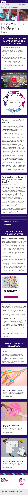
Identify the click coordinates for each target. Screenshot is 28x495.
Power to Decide (5, 7)
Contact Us (3, 479)
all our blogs (16, 361)
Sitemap (20, 481)
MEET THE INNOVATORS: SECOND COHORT (11, 426)
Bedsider (7, 4)
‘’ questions (15, 150)
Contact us (22, 333)
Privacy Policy (22, 480)
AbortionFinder (21, 4)
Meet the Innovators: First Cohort (13, 390)
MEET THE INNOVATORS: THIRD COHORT (13, 461)
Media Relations (4, 480)
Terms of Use (22, 479)
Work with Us (4, 481)
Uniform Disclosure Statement (21, 483)
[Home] (4, 1)
